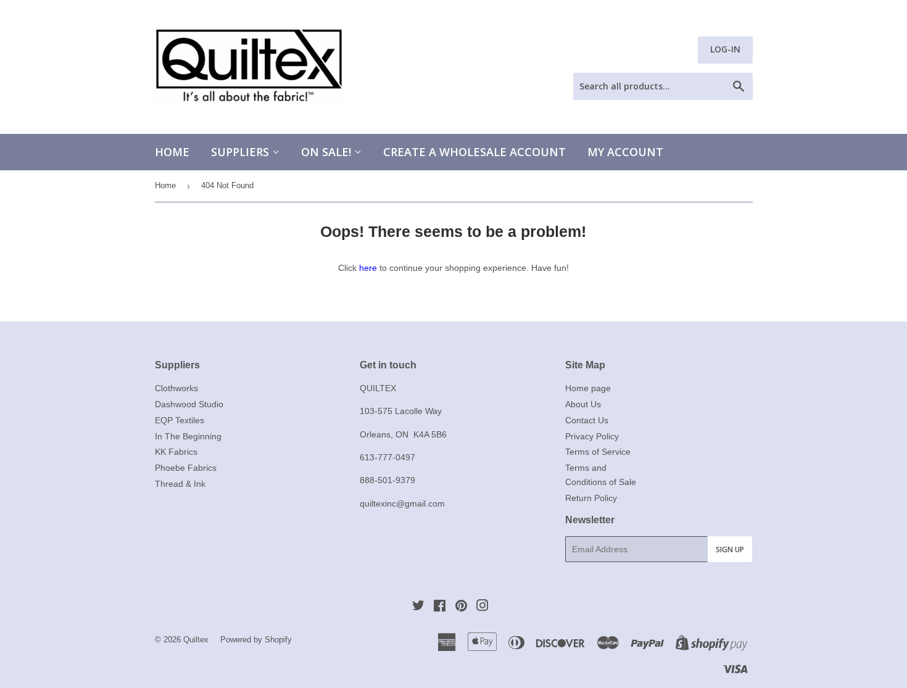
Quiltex (196, 639)
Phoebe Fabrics (186, 468)
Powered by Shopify (256, 639)
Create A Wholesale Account (474, 151)
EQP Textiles (179, 420)
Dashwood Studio (189, 404)
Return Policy (591, 498)
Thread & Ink (180, 484)
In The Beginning (188, 436)
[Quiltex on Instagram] (482, 607)
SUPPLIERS (241, 151)
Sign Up (730, 549)
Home (172, 151)
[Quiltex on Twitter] (418, 607)
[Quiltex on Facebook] (439, 607)
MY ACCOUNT (625, 151)
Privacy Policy (592, 436)
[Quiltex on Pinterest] (461, 607)
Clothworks (176, 388)
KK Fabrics (176, 452)
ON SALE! (327, 151)
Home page (588, 388)
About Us (583, 404)
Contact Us (586, 420)
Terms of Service (598, 452)
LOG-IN (725, 49)
